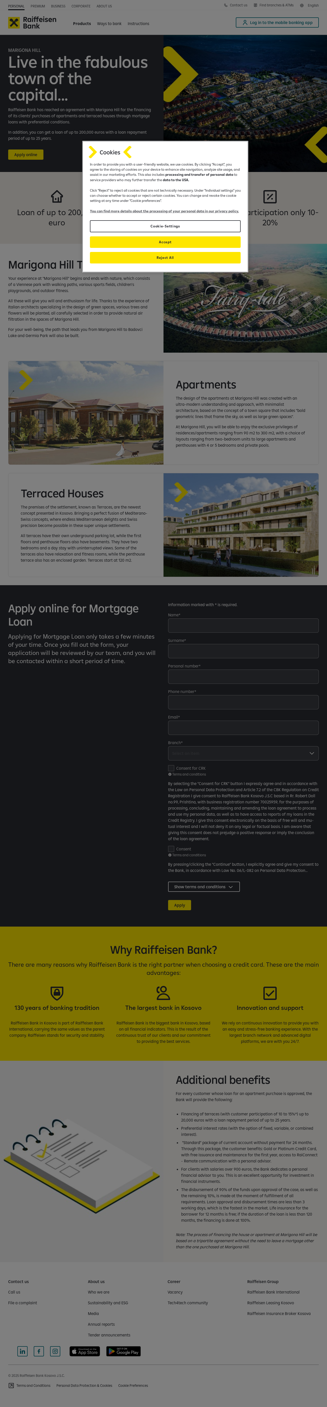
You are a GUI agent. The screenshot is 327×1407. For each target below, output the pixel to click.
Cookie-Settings (165, 226)
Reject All (165, 257)
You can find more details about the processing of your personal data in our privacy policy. (164, 211)
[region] (165, 206)
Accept (165, 242)
